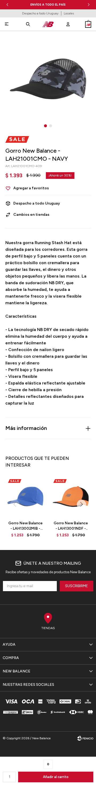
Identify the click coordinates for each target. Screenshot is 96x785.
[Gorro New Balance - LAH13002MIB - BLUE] (25, 496)
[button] (88, 4)
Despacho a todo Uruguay (40, 13)
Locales (69, 13)
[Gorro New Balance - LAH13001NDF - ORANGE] (71, 496)
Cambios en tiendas (31, 214)
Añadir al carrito (56, 777)
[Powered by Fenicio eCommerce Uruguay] (85, 738)
